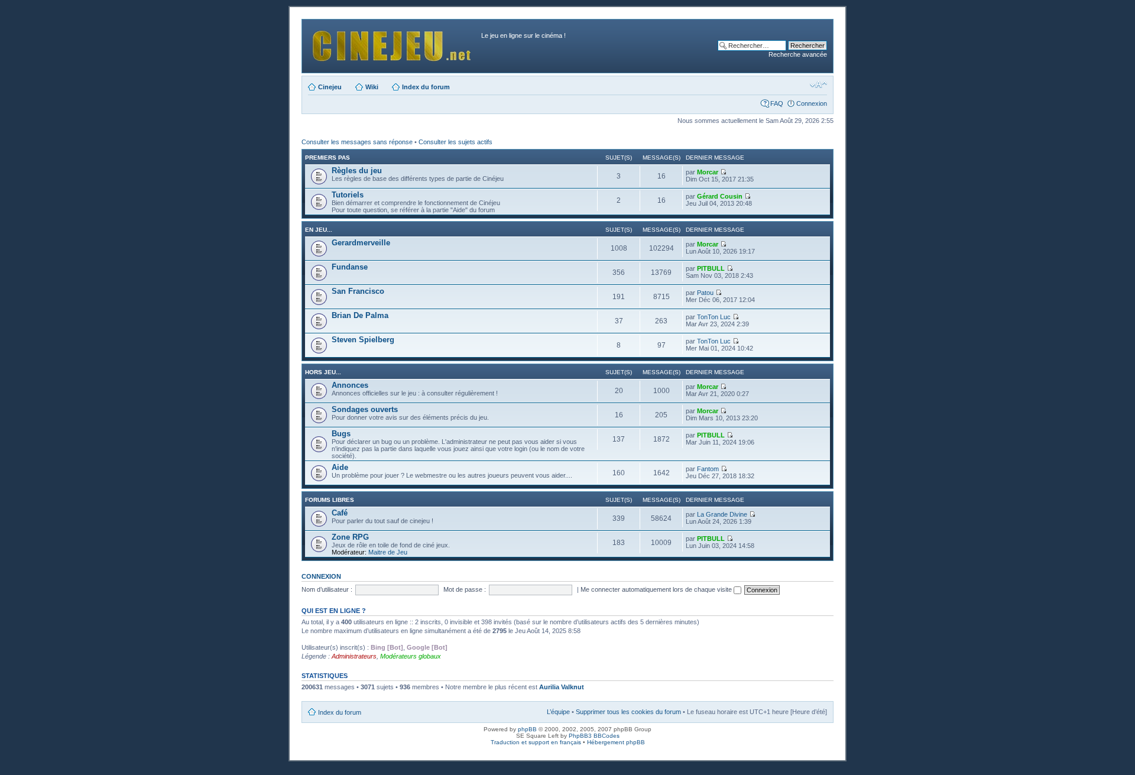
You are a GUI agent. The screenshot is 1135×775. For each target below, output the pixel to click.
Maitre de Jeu (387, 552)
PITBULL (711, 268)
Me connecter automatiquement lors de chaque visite (657, 589)
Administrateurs (354, 656)
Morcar (707, 172)
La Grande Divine (722, 514)
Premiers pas (327, 157)
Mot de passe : (464, 589)
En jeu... (318, 229)
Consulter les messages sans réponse (357, 141)
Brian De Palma (360, 315)
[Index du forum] (393, 42)
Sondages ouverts (365, 409)
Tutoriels (348, 194)
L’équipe (558, 711)
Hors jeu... (323, 372)
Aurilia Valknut (561, 686)
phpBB (527, 729)
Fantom (708, 468)
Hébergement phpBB (616, 742)
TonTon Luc (714, 316)
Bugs (341, 433)
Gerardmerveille (361, 242)
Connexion (811, 103)
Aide (340, 467)
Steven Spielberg (363, 339)
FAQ (776, 103)
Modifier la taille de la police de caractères (818, 84)
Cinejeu (330, 86)
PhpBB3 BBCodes (594, 735)
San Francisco (358, 291)
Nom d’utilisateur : (326, 589)
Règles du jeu (357, 170)
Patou (705, 292)
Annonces (350, 385)
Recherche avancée (797, 54)
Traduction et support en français (536, 742)
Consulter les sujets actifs (455, 141)
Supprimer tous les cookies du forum (628, 711)
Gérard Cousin (719, 196)
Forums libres (329, 500)
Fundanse (350, 266)
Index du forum (426, 86)
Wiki (371, 86)
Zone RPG (350, 537)
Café (340, 512)
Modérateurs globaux (410, 656)
